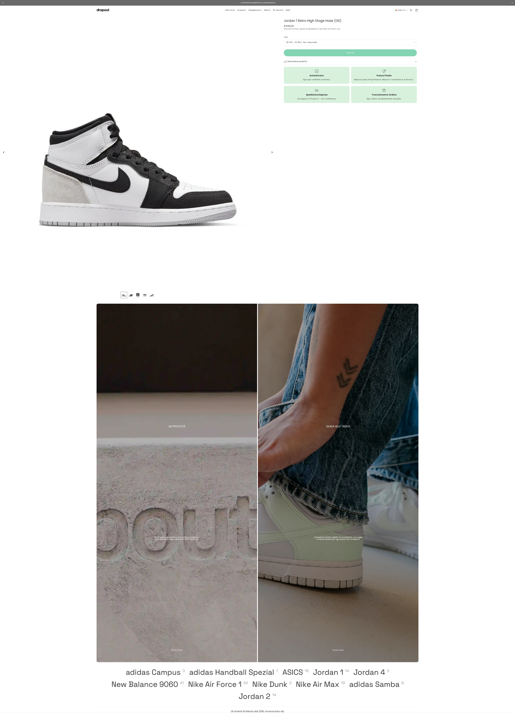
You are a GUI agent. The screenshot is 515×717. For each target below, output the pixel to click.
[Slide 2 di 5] (131, 295)
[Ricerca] (411, 10)
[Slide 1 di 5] (124, 295)
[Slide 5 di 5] (152, 295)
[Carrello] (417, 10)
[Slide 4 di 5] (145, 295)
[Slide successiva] (273, 153)
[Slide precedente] (3, 153)
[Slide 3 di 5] (138, 295)
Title (286, 37)
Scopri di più (177, 650)
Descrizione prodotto (297, 61)
